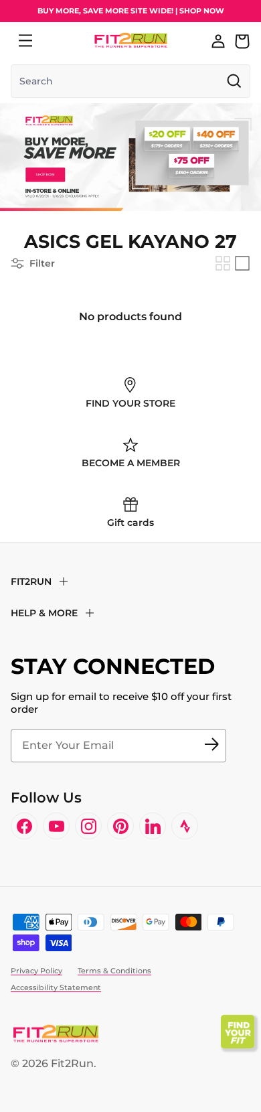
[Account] (218, 41)
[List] (242, 263)
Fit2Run (72, 1063)
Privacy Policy (36, 970)
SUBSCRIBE (211, 745)
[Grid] (223, 263)
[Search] (55, 41)
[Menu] (25, 41)
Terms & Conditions (114, 970)
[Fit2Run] (130, 40)
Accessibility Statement (56, 987)
